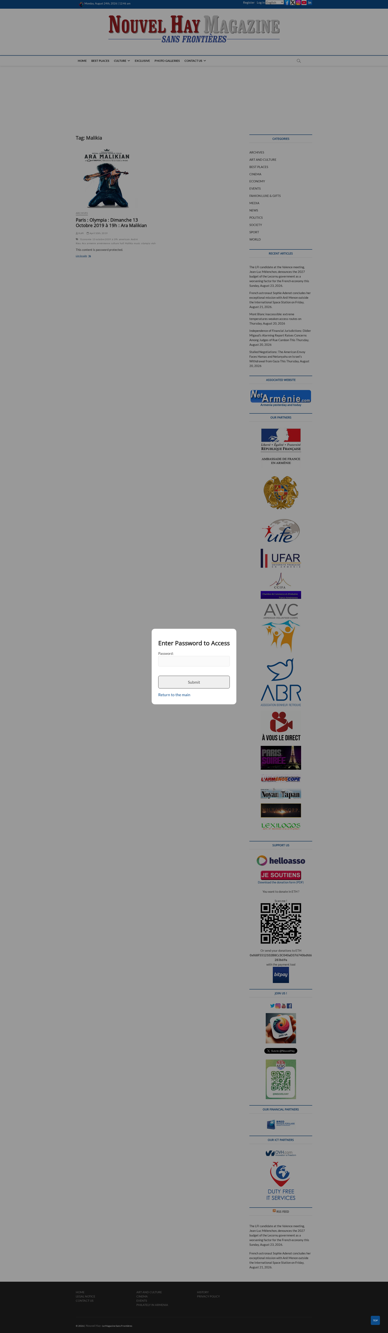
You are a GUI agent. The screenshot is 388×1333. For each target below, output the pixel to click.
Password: (166, 653)
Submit (194, 682)
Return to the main (174, 694)
